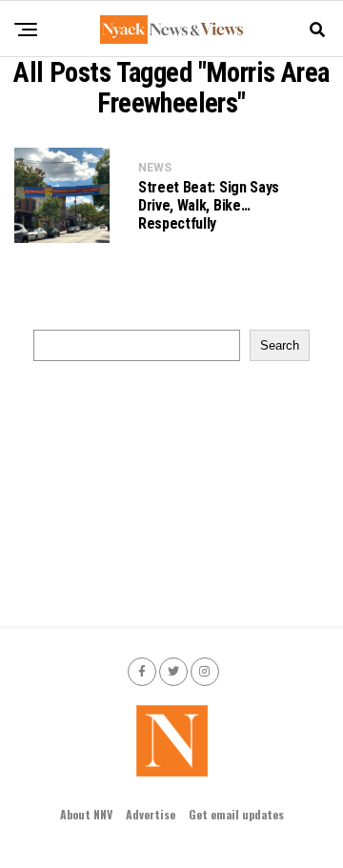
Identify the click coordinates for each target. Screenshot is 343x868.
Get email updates (236, 814)
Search (279, 345)
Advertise (150, 814)
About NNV (86, 814)
